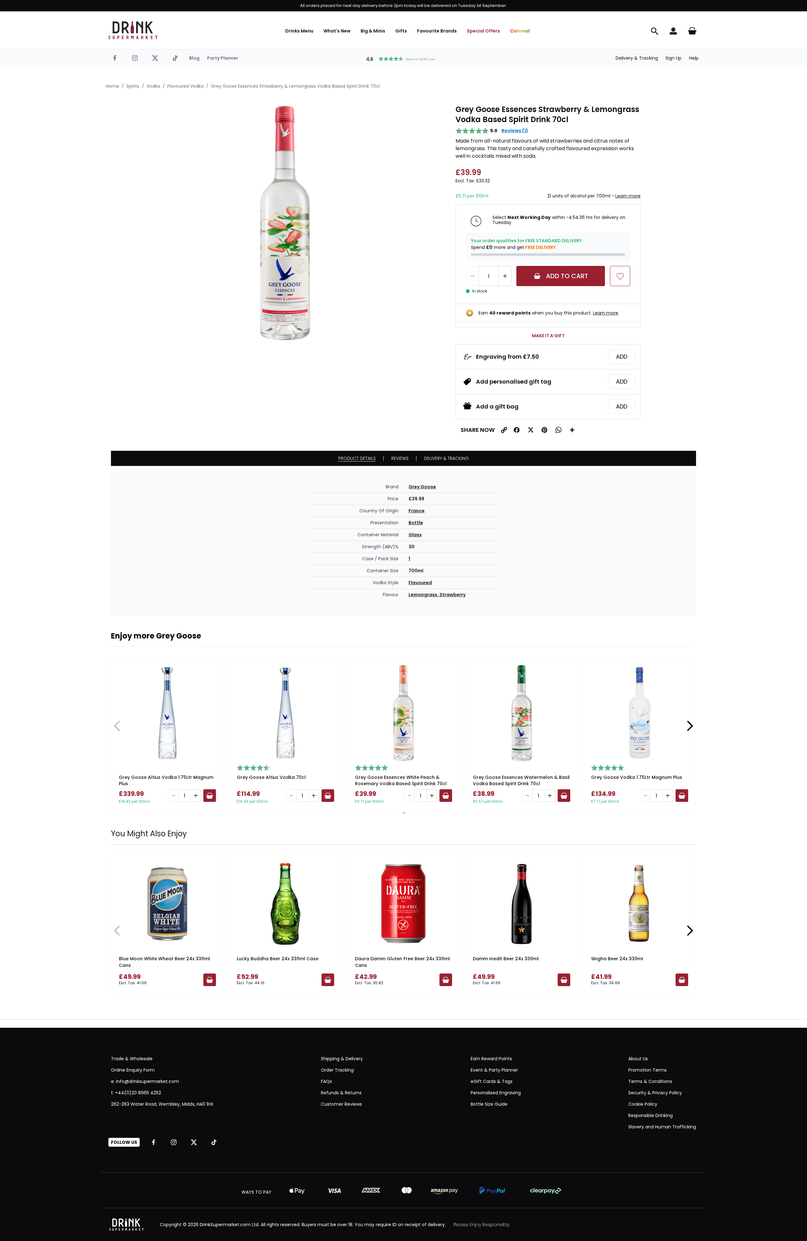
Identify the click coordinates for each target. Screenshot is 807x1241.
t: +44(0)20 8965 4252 (136, 1093)
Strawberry (452, 594)
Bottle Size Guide (489, 1104)
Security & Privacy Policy (655, 1093)
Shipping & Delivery (342, 1059)
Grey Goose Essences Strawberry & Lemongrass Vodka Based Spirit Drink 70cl (295, 86)
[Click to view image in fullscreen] (285, 223)
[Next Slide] (689, 726)
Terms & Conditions (650, 1081)
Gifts (401, 31)
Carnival (520, 31)
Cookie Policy (642, 1104)
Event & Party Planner (494, 1070)
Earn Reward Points (491, 1059)
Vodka (153, 86)
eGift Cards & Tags (492, 1081)
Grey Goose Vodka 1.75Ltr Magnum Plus (636, 777)
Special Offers (483, 31)
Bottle (416, 523)
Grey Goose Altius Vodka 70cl (271, 777)
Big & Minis (373, 31)
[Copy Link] (504, 430)
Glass (415, 535)
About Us (638, 1059)
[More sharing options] (572, 430)
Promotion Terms (647, 1070)
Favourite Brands (437, 31)
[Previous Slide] (117, 726)
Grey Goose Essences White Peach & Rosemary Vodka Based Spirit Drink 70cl (401, 780)
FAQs (326, 1081)
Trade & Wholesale (132, 1059)
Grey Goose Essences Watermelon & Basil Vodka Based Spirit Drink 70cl (521, 780)
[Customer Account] (673, 31)
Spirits (132, 86)
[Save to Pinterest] (544, 430)
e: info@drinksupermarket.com (145, 1081)
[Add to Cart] (209, 795)
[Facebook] (114, 58)
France (417, 511)
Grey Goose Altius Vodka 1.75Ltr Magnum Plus (166, 780)
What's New (337, 31)
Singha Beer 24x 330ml (617, 959)
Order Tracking (337, 1070)
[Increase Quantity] (505, 276)
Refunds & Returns (341, 1093)
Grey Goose (422, 487)
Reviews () (515, 130)
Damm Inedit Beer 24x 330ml (506, 959)
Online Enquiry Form (133, 1070)
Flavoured (420, 582)
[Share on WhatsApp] (558, 430)
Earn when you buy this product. (548, 313)
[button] (403, 58)
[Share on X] (530, 430)
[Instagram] (135, 58)
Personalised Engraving (496, 1093)
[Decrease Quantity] (472, 276)
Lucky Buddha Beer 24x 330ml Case (277, 959)
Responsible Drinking (650, 1115)
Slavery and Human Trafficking (662, 1127)
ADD (621, 357)
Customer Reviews (341, 1104)
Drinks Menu (299, 31)
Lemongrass (423, 594)
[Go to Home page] (133, 30)
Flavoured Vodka (185, 86)
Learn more (628, 196)
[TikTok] (175, 58)
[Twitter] (155, 58)
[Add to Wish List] (620, 276)
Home (112, 86)
